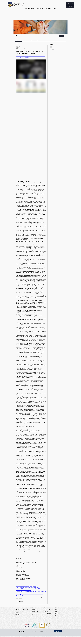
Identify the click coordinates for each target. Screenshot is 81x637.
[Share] (45, 46)
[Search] (56, 36)
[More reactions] (20, 598)
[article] (31, 324)
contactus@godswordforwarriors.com (21, 609)
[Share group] (65, 36)
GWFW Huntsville (47, 613)
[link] (18, 40)
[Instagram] (22, 631)
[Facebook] (19, 631)
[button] (44, 8)
